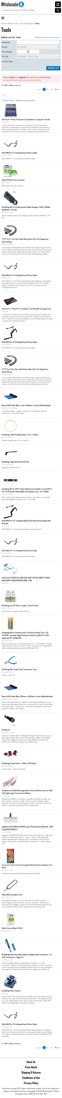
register (23, 77)
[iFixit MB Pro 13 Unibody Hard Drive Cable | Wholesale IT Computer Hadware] (10, 150)
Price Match (31, 1067)
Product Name (8, 100)
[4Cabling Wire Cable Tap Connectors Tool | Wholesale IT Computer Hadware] (10, 667)
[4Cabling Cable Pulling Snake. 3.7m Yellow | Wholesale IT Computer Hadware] (10, 432)
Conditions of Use (31, 1077)
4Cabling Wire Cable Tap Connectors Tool (19, 669)
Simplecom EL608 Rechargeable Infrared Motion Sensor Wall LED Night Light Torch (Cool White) (27, 791)
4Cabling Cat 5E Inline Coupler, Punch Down (20, 605)
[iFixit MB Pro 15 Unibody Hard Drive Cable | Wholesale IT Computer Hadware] (10, 339)
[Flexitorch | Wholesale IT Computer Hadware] (10, 727)
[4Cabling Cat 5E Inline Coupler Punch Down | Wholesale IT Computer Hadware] (10, 603)
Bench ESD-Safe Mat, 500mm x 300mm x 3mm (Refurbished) (27, 696)
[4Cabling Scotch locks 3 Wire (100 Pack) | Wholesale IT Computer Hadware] (10, 761)
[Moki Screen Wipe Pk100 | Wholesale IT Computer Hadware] (10, 925)
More (10, 23)
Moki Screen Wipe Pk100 (12, 928)
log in (12, 77)
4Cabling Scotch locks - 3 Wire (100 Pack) (19, 763)
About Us (31, 1062)
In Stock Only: (7, 61)
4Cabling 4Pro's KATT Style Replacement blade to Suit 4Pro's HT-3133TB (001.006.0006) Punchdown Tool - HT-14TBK (27, 490)
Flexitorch (6, 730)
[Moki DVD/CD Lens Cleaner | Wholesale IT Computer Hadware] (10, 177)
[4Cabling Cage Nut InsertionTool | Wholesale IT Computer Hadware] (10, 459)
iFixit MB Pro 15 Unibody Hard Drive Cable (19, 342)
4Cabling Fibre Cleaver (11, 990)
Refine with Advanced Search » (48, 37)
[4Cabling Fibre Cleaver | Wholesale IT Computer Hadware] (10, 988)
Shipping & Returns (31, 1072)
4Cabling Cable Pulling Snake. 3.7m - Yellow (20, 434)
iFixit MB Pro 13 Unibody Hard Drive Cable (19, 153)
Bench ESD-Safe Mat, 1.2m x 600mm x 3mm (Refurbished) (26, 405)
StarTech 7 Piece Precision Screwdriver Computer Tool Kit (26, 119)
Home (3, 23)
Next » (57, 89)
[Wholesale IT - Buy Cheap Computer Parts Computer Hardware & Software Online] (12, 5)
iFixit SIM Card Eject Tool (12, 894)
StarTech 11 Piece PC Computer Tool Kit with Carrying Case (26, 308)
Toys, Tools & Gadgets (23, 23)
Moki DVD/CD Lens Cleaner (13, 180)
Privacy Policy (31, 1083)
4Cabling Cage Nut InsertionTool (15, 461)
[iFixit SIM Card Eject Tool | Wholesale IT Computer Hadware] (10, 892)
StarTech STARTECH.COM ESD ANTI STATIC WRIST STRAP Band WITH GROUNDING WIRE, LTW (26, 579)
